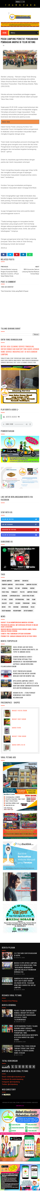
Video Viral (5, 592)
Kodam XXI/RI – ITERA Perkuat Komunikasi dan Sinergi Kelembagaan (24, 695)
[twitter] (9, 5)
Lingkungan (24, 607)
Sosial (4, 588)
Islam (33, 599)
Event (11, 603)
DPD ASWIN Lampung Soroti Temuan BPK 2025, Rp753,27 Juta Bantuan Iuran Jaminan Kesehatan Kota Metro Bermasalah (26, 684)
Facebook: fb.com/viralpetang (12, 1079)
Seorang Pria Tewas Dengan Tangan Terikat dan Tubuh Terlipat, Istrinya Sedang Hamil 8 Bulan (25, 1049)
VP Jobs (4, 599)
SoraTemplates (20, 1105)
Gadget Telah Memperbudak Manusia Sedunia (17, 622)
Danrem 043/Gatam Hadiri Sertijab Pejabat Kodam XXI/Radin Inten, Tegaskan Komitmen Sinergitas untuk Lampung (25, 983)
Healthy (4, 603)
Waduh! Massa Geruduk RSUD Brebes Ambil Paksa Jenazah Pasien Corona (18, 630)
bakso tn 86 (16, 727)
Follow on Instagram (9, 535)
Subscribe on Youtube (9, 529)
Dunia (34, 603)
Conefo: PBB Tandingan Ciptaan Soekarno (16, 633)
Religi (32, 607)
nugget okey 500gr (19, 719)
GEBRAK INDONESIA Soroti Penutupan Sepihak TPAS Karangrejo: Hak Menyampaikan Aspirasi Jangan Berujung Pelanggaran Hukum (19, 662)
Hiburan (15, 607)
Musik (4, 607)
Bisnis (11, 599)
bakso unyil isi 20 (18, 745)
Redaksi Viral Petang (9, 1001)
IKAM (28, 599)
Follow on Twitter (8, 519)
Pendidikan (26, 603)
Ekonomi (4, 596)
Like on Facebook (7, 524)
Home (5, 32)
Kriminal (25, 588)
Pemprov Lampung (7, 584)
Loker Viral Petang (28, 596)
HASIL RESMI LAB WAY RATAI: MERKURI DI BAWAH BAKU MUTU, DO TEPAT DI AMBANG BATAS (25, 649)
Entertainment (28, 611)
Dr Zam (17, 588)
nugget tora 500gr (19, 736)
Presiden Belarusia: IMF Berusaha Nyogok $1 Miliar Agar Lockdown (19, 626)
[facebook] (6, 5)
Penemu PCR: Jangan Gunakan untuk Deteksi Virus (19, 636)
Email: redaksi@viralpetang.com (13, 1077)
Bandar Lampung (7, 581)
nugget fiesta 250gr (19, 710)
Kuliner (18, 603)
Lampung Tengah (32, 592)
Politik (22, 592)
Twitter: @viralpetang (10, 1084)
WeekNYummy (17, 611)
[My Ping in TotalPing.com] (6, 1095)
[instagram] (16, 5)
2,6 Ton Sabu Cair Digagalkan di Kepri (25, 954)
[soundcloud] (34, 5)
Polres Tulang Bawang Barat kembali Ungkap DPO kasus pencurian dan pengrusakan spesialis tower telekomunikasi (25, 1015)
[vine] (23, 5)
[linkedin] (12, 5)
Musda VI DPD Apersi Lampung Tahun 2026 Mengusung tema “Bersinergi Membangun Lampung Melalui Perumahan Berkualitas (25, 967)
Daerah (32, 588)
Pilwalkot (14, 592)
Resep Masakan (6, 611)
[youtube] (27, 5)
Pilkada (10, 588)
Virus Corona (19, 584)
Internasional (19, 599)
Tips (9, 607)
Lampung (17, 581)
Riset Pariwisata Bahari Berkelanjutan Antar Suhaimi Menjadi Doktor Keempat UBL (24, 673)
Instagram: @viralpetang (11, 1082)
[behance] (19, 5)
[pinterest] (30, 5)
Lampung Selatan (31, 584)
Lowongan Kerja (15, 596)
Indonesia (25, 581)
